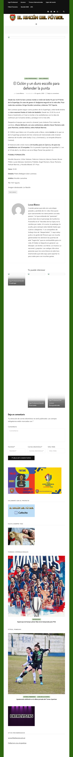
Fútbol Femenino (13, 7)
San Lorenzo (43, 78)
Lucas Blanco (20, 93)
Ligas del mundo (51, 2)
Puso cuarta (32, 405)
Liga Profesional (13, 2)
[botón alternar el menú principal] (36, 24)
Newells (21, 281)
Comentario (12, 427)
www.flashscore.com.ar (16, 738)
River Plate (49, 619)
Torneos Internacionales (36, 2)
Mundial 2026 (25, 7)
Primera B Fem (43, 696)
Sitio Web (51, 447)
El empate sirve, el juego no (36, 622)
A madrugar (12, 283)
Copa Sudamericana (26, 619)
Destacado (39, 619)
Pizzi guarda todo (54, 405)
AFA (31, 7)
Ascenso (23, 2)
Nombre (11, 447)
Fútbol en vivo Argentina (17, 743)
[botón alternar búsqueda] (63, 11)
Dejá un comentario (53, 93)
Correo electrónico (35, 447)
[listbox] (36, 589)
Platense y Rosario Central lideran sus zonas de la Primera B (36, 699)
